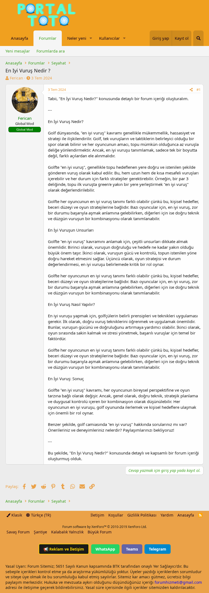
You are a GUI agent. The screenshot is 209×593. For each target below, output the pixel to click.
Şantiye (40, 531)
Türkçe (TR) (40, 515)
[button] (91, 38)
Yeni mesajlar (17, 51)
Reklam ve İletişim (64, 549)
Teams (132, 549)
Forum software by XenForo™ (104, 526)
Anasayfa (19, 38)
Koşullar (115, 515)
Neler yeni (76, 38)
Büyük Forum (100, 531)
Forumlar (47, 38)
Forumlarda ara (50, 51)
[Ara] (198, 38)
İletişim (97, 515)
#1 (198, 89)
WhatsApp (105, 549)
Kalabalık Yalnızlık (67, 531)
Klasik (16, 515)
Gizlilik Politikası (141, 515)
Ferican (16, 78)
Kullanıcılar (109, 38)
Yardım (167, 515)
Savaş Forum (18, 531)
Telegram (157, 549)
